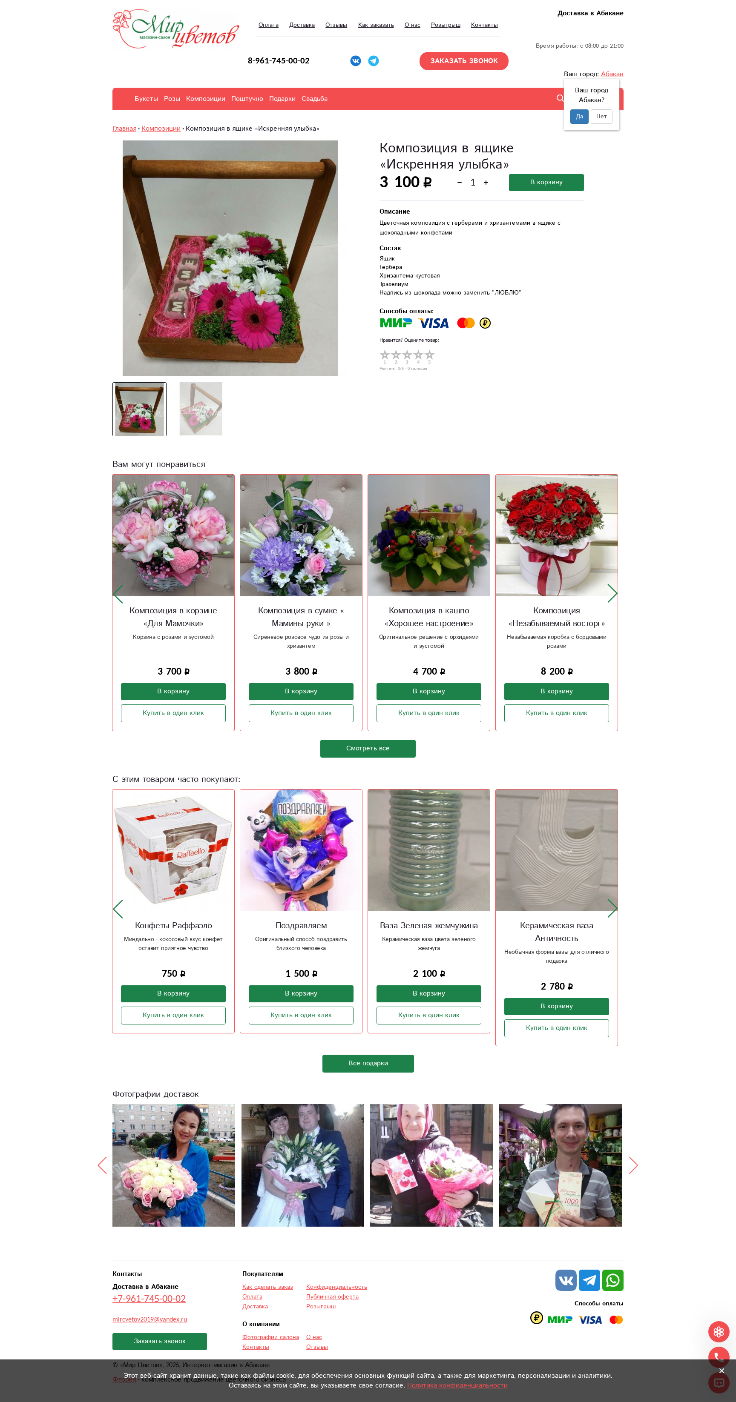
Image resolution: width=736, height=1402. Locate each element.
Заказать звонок (160, 1341)
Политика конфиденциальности (457, 1386)
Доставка (302, 25)
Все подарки (368, 1063)
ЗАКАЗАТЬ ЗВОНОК (464, 61)
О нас (412, 25)
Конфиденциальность (336, 1287)
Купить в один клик (173, 713)
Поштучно (247, 99)
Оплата (269, 25)
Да (579, 116)
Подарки (282, 99)
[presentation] (118, 594)
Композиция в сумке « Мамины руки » (301, 617)
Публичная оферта (332, 1297)
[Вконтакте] (355, 60)
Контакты (484, 25)
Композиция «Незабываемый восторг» (556, 617)
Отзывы (336, 25)
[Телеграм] (373, 60)
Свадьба (315, 99)
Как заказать (376, 25)
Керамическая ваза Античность (556, 932)
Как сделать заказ (267, 1287)
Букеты (146, 99)
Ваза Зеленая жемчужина (429, 926)
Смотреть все (368, 748)
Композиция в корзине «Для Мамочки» (173, 617)
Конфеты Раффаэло (173, 926)
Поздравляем (301, 926)
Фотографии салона (270, 1337)
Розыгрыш (445, 25)
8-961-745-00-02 (279, 60)
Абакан (612, 74)
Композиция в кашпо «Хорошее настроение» (428, 617)
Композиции (205, 99)
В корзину (546, 182)
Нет (601, 116)
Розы (172, 99)
